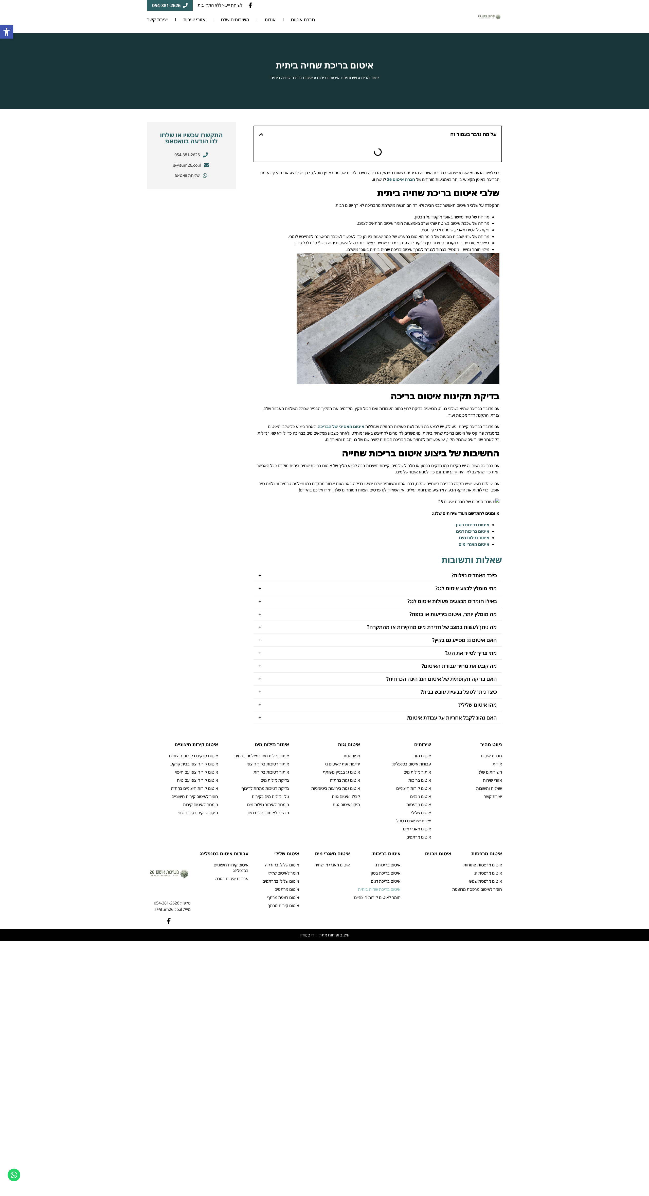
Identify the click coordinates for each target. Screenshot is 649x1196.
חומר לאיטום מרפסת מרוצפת (477, 889)
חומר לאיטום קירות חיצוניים (195, 796)
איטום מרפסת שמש (485, 881)
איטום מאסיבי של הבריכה (341, 426)
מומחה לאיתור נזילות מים (268, 804)
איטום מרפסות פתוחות (482, 865)
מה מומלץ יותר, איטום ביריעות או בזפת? (453, 614)
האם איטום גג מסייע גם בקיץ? (464, 640)
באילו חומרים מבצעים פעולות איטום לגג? (452, 601)
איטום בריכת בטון (386, 873)
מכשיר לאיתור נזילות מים (268, 812)
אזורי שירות (194, 19)
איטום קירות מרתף (283, 905)
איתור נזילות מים (474, 537)
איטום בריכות (328, 77)
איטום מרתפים (418, 837)
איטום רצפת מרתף (283, 897)
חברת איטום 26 (401, 179)
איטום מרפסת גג (488, 873)
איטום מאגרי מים (474, 544)
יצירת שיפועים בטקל (413, 821)
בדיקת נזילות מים (275, 780)
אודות (270, 19)
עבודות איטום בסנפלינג (411, 764)
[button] (378, 575)
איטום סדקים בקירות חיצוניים (193, 756)
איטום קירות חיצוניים (413, 788)
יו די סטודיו (308, 935)
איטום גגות (422, 756)
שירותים (350, 77)
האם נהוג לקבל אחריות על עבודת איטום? (452, 717)
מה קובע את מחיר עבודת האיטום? (459, 665)
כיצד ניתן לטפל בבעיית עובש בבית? (459, 691)
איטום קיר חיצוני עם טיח (197, 780)
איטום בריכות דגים (472, 531)
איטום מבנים (420, 796)
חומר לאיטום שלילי (283, 873)
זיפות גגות (352, 756)
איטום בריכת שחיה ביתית (379, 889)
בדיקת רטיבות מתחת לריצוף (265, 788)
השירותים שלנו (235, 19)
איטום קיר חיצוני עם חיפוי (196, 772)
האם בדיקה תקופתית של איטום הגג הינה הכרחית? (441, 678)
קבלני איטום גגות (346, 796)
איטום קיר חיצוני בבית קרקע (194, 764)
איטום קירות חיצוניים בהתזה (194, 788)
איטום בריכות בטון (472, 524)
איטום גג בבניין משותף (341, 772)
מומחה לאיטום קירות (200, 804)
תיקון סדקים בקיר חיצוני (198, 812)
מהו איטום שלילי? (477, 704)
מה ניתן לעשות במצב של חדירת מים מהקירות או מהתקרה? (432, 627)
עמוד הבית (370, 77)
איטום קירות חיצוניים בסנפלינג (231, 867)
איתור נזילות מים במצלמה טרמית (261, 756)
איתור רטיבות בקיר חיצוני (268, 764)
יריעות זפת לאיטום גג (342, 764)
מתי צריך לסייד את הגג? (471, 653)
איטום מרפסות (418, 804)
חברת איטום (303, 19)
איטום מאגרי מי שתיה (332, 865)
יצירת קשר (157, 19)
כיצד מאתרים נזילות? (474, 575)
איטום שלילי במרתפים (280, 881)
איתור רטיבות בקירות (271, 772)
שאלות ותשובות (489, 788)
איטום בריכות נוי (387, 865)
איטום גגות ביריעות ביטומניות (335, 788)
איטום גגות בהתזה (345, 780)
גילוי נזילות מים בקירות (270, 796)
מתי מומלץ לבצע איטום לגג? (466, 588)
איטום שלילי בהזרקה (282, 865)
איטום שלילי (421, 812)
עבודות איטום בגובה (231, 878)
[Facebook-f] (250, 5)
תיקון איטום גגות (346, 804)
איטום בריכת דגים (386, 881)
